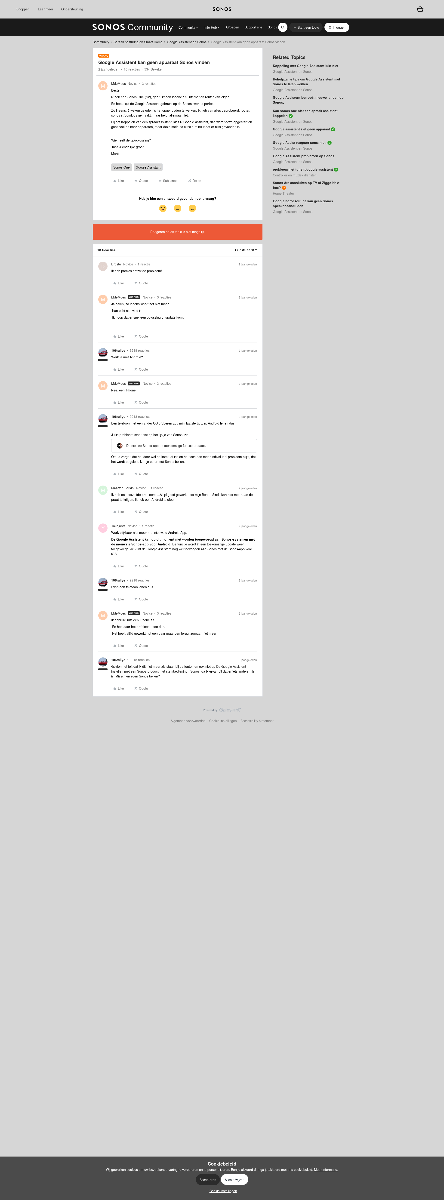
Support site (253, 27)
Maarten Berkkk (122, 488)
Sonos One (121, 167)
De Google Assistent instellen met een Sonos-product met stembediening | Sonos (178, 669)
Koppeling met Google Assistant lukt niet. (306, 65)
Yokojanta (118, 525)
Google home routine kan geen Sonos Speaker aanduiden (303, 203)
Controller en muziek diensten (295, 175)
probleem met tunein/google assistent (303, 169)
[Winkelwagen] (420, 9)
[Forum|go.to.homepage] (132, 27)
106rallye (118, 350)
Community (100, 42)
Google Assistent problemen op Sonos (303, 156)
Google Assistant (148, 167)
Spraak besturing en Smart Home (138, 42)
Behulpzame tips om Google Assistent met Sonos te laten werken (306, 81)
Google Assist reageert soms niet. (300, 142)
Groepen (232, 27)
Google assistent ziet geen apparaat (301, 129)
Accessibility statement (257, 720)
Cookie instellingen (223, 720)
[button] (306, 27)
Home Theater (283, 193)
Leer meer (45, 9)
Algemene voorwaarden (188, 720)
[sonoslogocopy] (222, 9)
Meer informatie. (326, 1169)
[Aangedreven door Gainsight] (222, 711)
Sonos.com (276, 27)
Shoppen (23, 9)
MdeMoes (118, 83)
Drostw (116, 264)
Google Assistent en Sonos (187, 42)
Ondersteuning (72, 9)
